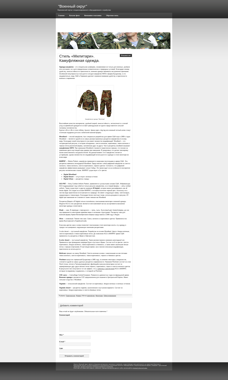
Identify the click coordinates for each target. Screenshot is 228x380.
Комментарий (64, 315)
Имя (61, 335)
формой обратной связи (140, 368)
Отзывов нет (126, 55)
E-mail (62, 342)
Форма (78, 296)
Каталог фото (74, 15)
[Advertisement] (153, 89)
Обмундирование (110, 296)
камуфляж (91, 296)
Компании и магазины (92, 15)
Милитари (99, 296)
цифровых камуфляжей (105, 269)
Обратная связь (112, 15)
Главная (61, 15)
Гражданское (70, 296)
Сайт (61, 348)
